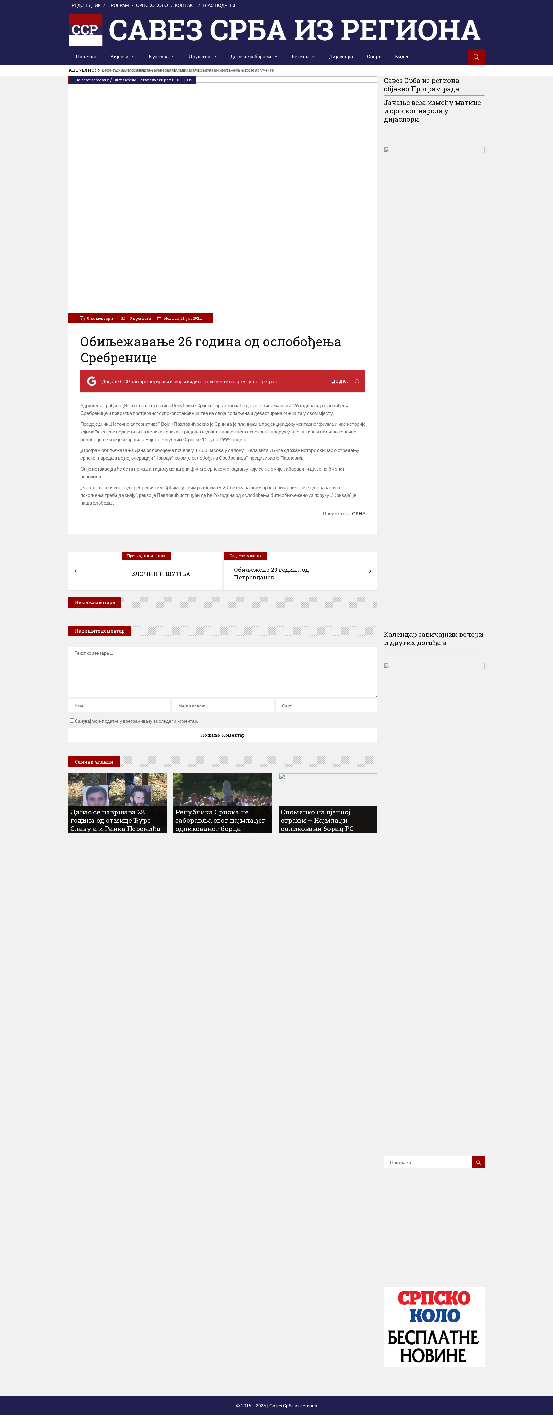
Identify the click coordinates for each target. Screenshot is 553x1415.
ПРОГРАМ (118, 5)
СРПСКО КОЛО (152, 5)
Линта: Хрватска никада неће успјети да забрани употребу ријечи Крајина (166, 70)
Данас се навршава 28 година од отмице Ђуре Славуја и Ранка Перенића (115, 820)
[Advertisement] (434, 1237)
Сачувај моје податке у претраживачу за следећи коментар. (136, 721)
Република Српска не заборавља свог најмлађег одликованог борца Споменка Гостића (220, 824)
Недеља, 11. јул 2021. (182, 318)
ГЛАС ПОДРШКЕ (220, 5)
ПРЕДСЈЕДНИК (84, 5)
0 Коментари (100, 318)
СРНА (358, 513)
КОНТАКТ (185, 5)
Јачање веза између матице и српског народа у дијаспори (432, 111)
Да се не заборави (92, 79)
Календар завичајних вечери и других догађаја (433, 638)
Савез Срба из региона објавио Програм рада (421, 84)
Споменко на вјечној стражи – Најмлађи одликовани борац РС (317, 820)
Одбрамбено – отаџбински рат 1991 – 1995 (152, 79)
